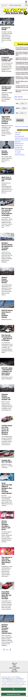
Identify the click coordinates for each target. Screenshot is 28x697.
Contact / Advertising (14, 668)
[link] (14, 11)
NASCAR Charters (19, 143)
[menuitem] (14, 663)
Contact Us (17, 134)
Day (17, 113)
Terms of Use (10, 680)
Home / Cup (14, 663)
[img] (14, 11)
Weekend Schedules (19, 154)
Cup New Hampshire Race (15, 5)
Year (17, 103)
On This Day (18, 151)
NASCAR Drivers (19, 145)
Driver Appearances (19, 136)
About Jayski (14, 671)
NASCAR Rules (18, 147)
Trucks (14, 666)
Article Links (18, 132)
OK (13, 689)
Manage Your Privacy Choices (13, 694)
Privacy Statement (6, 678)
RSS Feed (14, 669)
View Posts (20, 120)
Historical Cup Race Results (21, 138)
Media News (18, 141)
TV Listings (18, 153)
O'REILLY (14, 664)
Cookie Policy (19, 678)
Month (18, 108)
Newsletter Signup (19, 149)
